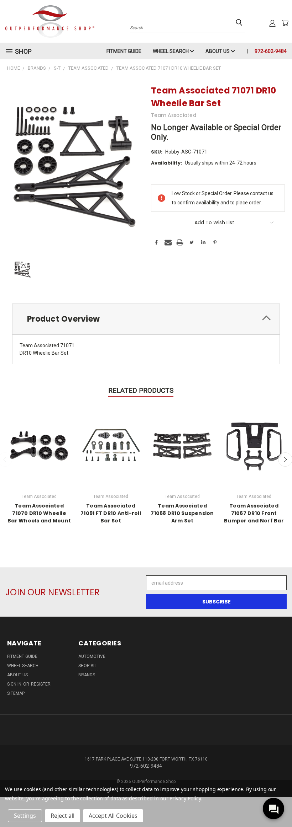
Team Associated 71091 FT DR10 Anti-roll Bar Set (110, 513)
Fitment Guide (123, 51)
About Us (218, 51)
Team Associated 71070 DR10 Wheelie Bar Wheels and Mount (39, 513)
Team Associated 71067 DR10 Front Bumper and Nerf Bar (254, 513)
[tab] (146, 319)
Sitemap (16, 693)
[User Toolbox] (272, 23)
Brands (86, 674)
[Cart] (284, 23)
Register (41, 684)
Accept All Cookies (113, 816)
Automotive (91, 656)
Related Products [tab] (140, 390)
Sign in (14, 684)
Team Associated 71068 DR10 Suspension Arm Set (182, 513)
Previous (281, 804)
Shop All (88, 665)
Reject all (62, 816)
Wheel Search (171, 51)
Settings (25, 816)
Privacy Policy (185, 798)
